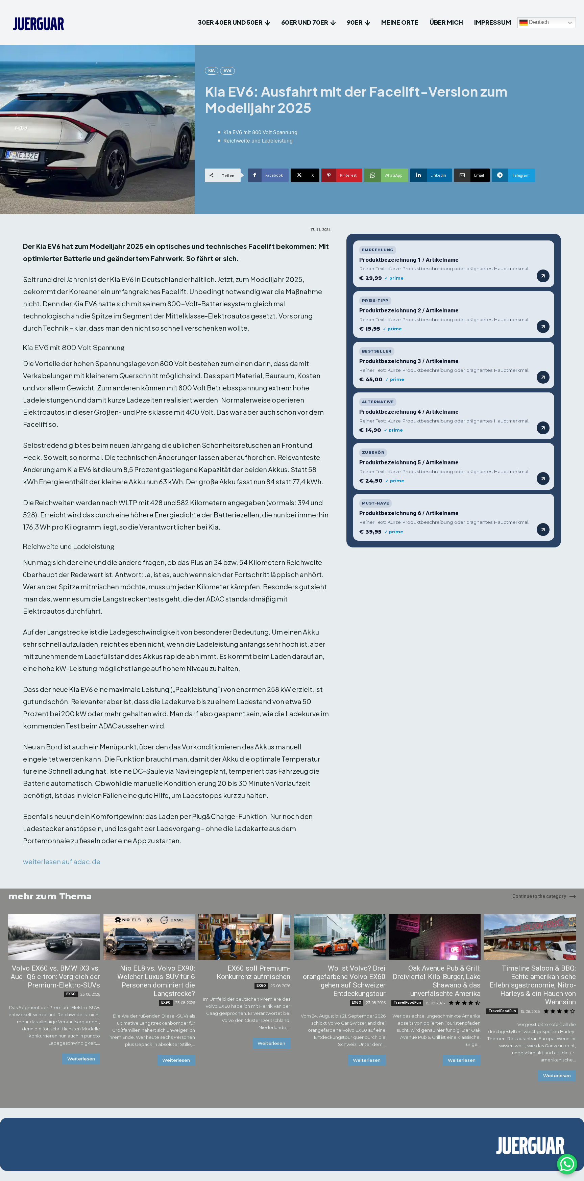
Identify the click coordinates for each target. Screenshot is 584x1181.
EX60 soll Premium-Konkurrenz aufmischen (253, 972)
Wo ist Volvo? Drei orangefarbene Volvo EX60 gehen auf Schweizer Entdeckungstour (344, 981)
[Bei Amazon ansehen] (543, 275)
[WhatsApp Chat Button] (567, 1164)
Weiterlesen (81, 1058)
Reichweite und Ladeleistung (258, 140)
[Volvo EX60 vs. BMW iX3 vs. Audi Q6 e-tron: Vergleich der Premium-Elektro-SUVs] (54, 937)
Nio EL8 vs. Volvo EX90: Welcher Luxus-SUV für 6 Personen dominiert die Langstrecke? (156, 981)
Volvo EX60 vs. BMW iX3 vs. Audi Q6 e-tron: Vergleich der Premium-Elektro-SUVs (55, 976)
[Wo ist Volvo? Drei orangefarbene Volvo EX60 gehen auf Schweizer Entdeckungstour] (340, 937)
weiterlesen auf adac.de (61, 861)
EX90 (166, 1002)
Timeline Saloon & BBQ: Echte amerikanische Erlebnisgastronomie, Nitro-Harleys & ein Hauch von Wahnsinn (532, 985)
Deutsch (538, 22)
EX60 (71, 994)
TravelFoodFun (407, 1002)
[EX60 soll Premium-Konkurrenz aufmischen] (244, 937)
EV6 (227, 70)
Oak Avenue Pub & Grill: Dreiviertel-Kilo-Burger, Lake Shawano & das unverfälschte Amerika (437, 981)
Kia (211, 70)
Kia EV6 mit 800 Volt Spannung (260, 132)
